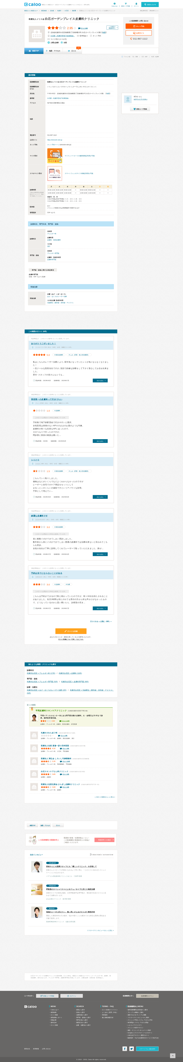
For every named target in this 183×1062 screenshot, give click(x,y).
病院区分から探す (82, 1022)
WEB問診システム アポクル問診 (138, 1022)
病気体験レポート (56, 1017)
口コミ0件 (64, 735)
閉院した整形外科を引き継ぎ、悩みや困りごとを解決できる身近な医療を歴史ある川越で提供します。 (76, 915)
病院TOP (32, 825)
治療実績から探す (82, 1015)
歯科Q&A (54, 1022)
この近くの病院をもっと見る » (104, 797)
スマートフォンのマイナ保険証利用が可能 (79, 173)
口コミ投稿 (54, 1025)
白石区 (67, 10)
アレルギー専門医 (53, 253)
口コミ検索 (54, 1015)
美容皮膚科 (57, 240)
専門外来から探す (82, 1020)
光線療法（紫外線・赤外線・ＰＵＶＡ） (60, 303)
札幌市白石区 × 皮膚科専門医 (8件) (75, 682)
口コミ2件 (66, 787)
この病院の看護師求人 (112, 27)
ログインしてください (140, 99)
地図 (104, 32)
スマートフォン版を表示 (147, 1049)
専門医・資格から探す (83, 1017)
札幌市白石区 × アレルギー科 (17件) (41, 673)
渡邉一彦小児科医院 (55, 746)
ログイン (136, 6)
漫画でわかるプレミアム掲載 (137, 1015)
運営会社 (27, 1048)
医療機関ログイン (147, 996)
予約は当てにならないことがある (46, 573)
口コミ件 (84, 28)
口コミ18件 (66, 761)
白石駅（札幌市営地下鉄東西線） (63, 36)
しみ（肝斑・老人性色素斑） (79, 355)
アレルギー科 (51, 234)
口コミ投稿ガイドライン (110, 1009)
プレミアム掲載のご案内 (135, 1012)
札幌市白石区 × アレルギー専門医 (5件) (42, 682)
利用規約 (105, 1015)
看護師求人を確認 (104, 840)
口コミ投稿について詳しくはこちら (71, 639)
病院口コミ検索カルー (31, 10)
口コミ (58, 825)
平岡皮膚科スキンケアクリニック (51, 711)
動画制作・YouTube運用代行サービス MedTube (143, 1038)
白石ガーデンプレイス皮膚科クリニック (64, 18)
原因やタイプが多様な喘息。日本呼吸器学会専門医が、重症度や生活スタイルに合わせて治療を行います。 (76, 892)
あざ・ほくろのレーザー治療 (57, 296)
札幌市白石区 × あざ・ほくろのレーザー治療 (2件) (46, 690)
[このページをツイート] (131, 1048)
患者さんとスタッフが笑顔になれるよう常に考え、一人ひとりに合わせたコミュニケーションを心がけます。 (76, 869)
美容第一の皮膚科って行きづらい (46, 399)
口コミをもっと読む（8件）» (100, 621)
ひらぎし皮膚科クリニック (60, 784)
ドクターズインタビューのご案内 (138, 1017)
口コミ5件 (66, 774)
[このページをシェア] (124, 1048)
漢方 (48, 246)
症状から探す (80, 1012)
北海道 (52, 10)
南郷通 (74, 10)
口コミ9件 (66, 748)
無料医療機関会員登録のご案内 (138, 1009)
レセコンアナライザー (135, 1025)
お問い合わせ (46, 1048)
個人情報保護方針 (107, 1017)
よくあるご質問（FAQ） (110, 1012)
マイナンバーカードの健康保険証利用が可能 (80, 156)
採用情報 (36, 1048)
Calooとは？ (55, 1009)
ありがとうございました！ (43, 343)
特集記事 (53, 1020)
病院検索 (44, 10)
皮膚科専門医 (51, 259)
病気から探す (80, 1009)
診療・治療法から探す (83, 1025)
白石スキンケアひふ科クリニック (54, 771)
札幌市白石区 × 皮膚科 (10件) (70, 673)
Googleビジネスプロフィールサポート (140, 1032)
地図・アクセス (45, 825)
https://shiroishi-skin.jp (54, 140)
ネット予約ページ (53, 145)
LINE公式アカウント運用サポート (139, 1035)
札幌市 (59, 10)
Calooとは (114, 6)
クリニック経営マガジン (135, 1027)
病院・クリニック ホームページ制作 (139, 1030)
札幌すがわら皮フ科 (49, 733)
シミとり (35, 460)
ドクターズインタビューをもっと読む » (100, 930)
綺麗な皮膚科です (39, 516)
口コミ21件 (66, 721)
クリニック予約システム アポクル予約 (140, 1020)
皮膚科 (49, 240)
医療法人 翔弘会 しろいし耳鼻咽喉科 (56, 759)
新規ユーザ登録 (125, 6)
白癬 (68, 584)
